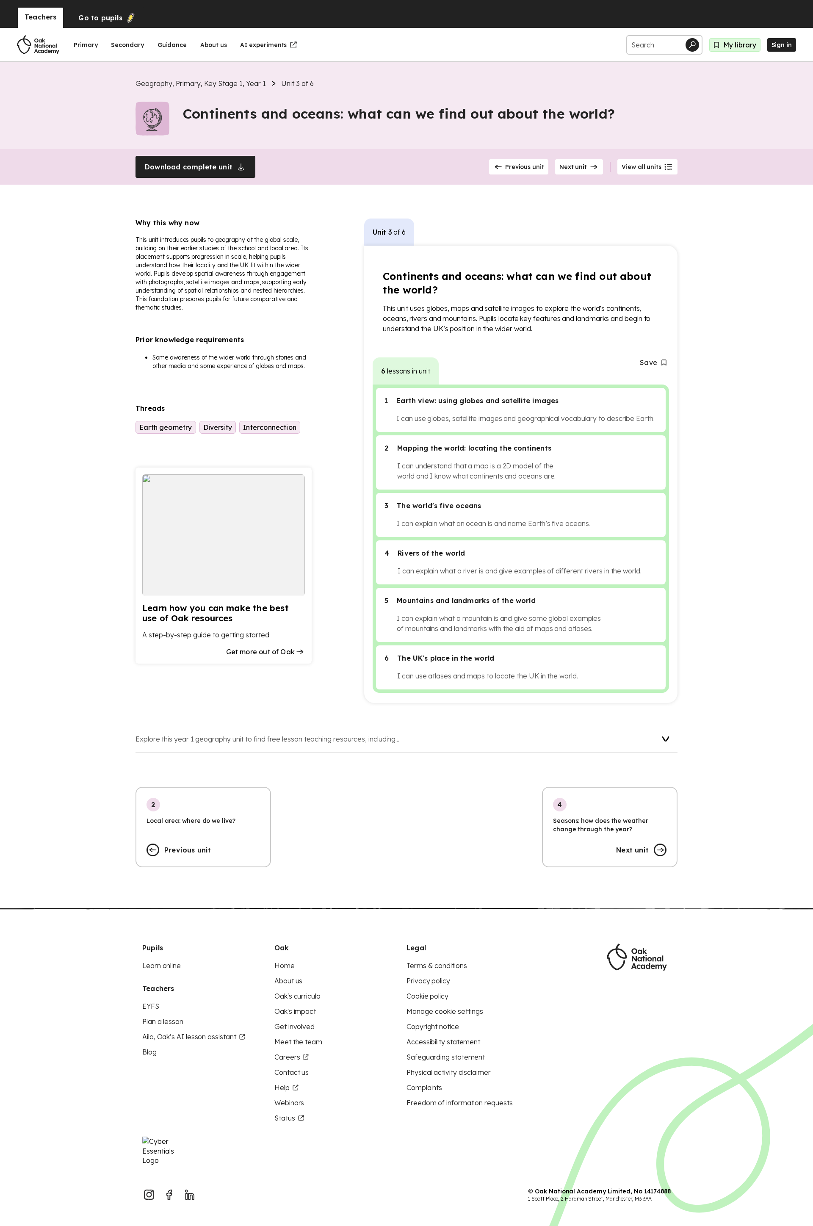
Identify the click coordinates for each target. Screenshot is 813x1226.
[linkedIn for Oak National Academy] (189, 1194)
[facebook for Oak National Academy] (169, 1194)
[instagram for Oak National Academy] (149, 1194)
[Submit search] (692, 45)
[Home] (38, 45)
